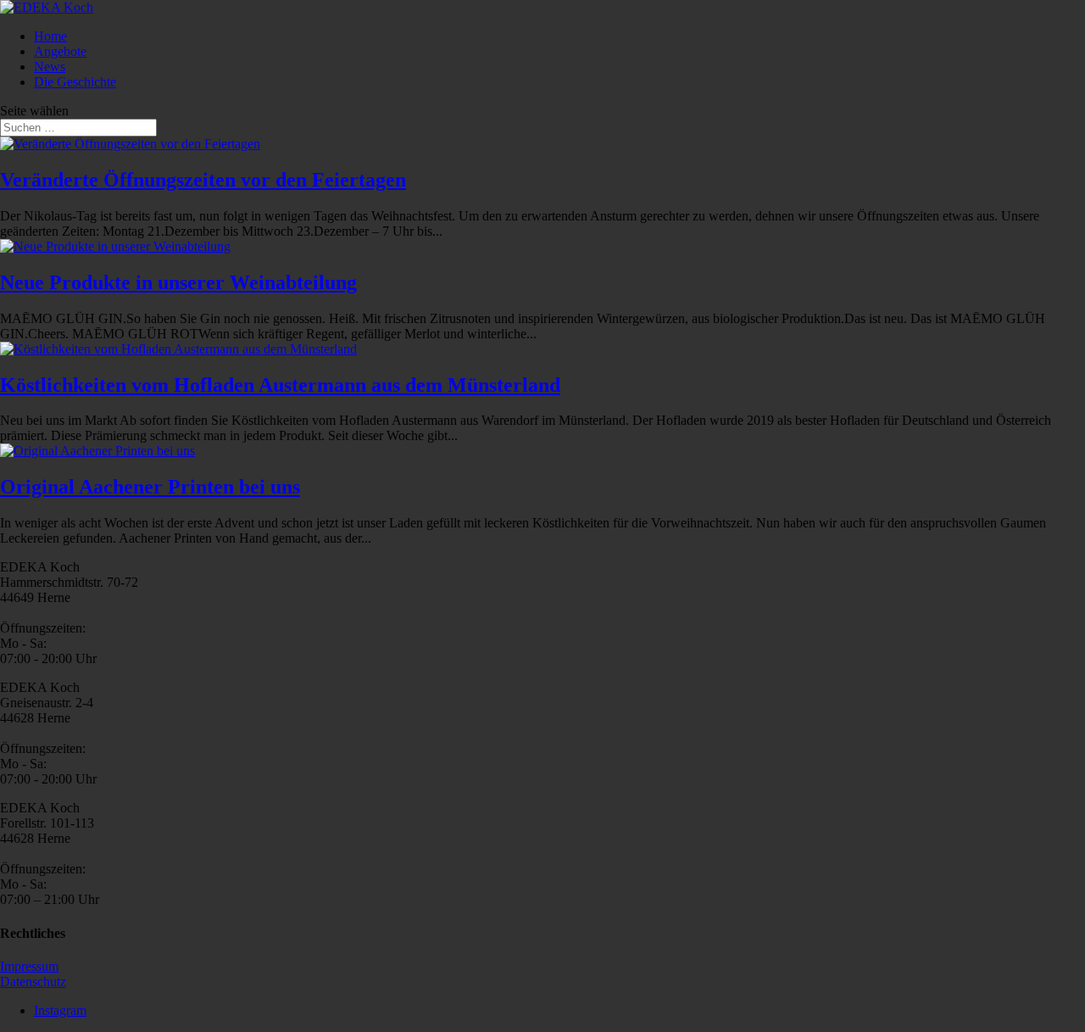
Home (50, 36)
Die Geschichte (75, 82)
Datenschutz (33, 981)
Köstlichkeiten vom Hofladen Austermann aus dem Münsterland (280, 385)
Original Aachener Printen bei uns (150, 487)
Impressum (29, 966)
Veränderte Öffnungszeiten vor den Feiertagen (203, 180)
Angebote (60, 51)
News (49, 66)
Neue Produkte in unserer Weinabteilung (178, 282)
